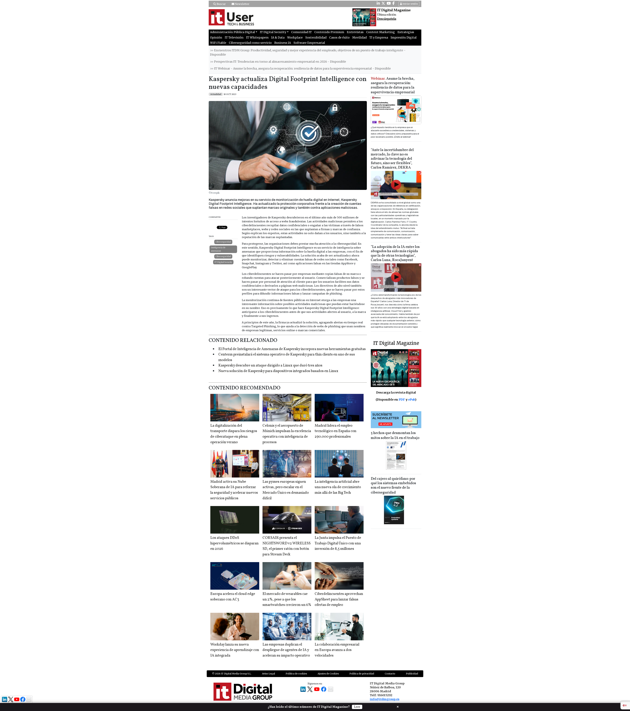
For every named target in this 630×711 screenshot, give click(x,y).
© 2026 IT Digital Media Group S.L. (231, 673)
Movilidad (359, 37)
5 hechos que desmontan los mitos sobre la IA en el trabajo (395, 436)
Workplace (295, 37)
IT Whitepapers (257, 37)
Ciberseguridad (223, 242)
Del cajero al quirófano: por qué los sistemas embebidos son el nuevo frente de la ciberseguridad (393, 485)
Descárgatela (386, 19)
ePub (411, 399)
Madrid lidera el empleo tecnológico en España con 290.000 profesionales (335, 431)
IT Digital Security (223, 262)
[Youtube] (389, 3)
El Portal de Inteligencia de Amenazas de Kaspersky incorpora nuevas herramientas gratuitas (292, 349)
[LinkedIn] (378, 3)
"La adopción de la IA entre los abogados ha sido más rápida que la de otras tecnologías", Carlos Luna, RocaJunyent (395, 253)
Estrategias (406, 32)
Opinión (216, 37)
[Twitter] (383, 3)
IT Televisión (234, 37)
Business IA (282, 43)
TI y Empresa (378, 37)
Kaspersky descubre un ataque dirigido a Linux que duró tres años (270, 365)
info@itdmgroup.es (384, 699)
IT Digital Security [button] (273, 32)
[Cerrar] (397, 706)
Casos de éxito (339, 37)
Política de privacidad (361, 673)
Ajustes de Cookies (328, 673)
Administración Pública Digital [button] (232, 32)
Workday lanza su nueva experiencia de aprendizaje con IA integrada (234, 650)
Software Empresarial (309, 43)
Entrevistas (355, 32)
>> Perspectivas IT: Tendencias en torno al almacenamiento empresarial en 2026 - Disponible (278, 61)
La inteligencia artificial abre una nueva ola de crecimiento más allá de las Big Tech (338, 487)
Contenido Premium (329, 32)
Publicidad (412, 673)
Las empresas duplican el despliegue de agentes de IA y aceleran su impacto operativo (286, 650)
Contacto (390, 673)
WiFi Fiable (218, 43)
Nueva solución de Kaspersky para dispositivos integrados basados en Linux (278, 371)
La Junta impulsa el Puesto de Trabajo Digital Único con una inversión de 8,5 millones (338, 543)
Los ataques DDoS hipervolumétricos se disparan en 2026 (234, 543)
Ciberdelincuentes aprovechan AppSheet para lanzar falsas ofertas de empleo (339, 599)
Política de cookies (296, 673)
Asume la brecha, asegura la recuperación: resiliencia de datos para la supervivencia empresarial (393, 85)
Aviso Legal (268, 673)
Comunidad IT (301, 32)
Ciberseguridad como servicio (250, 43)
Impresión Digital (404, 37)
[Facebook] (393, 3)
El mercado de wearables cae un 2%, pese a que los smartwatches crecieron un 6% (286, 599)
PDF (402, 399)
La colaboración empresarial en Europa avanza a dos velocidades (337, 650)
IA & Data (277, 37)
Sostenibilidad (315, 37)
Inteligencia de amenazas (218, 249)
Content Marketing (380, 32)
